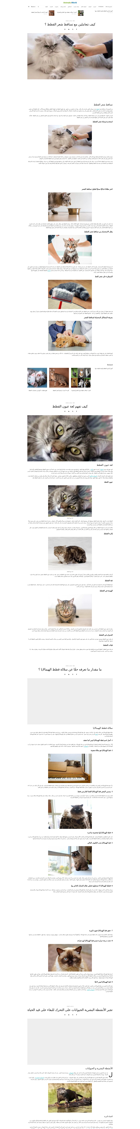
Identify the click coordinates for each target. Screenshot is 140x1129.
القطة (96, 734)
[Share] (76, 29)
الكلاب (91, 469)
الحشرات (51, 6)
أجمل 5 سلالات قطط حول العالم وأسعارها (67, 12)
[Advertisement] (70, 92)
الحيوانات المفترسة (39, 1077)
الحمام (49, 270)
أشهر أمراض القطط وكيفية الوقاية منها (104, 11)
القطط (46, 6)
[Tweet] (72, 29)
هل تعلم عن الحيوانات (68, 20)
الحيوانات (89, 6)
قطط (74, 20)
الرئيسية (94, 6)
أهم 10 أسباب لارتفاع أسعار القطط (39, 12)
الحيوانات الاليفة (83, 6)
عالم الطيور (70, 6)
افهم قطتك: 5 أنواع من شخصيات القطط (38, 390)
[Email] (64, 29)
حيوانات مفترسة (76, 6)
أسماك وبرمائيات (63, 6)
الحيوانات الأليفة (93, 476)
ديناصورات (56, 6)
